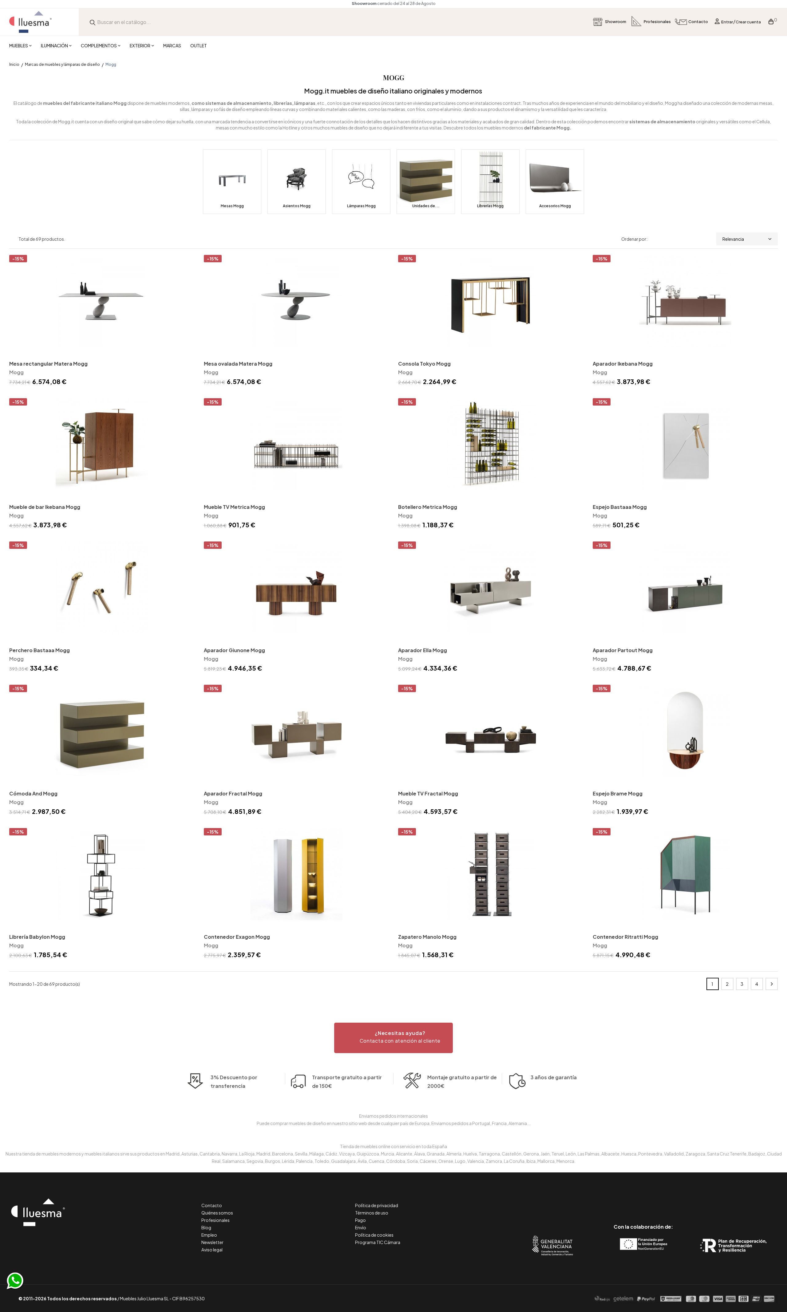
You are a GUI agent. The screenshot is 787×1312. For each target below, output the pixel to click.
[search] (92, 22)
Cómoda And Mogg (33, 793)
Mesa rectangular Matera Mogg (48, 363)
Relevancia (733, 239)
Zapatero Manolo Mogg (427, 936)
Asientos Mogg (296, 206)
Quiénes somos (217, 1212)
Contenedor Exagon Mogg (237, 936)
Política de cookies (374, 1235)
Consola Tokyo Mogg (424, 363)
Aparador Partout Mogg (623, 650)
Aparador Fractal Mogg (233, 793)
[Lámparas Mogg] (361, 181)
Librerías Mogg (490, 206)
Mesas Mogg (232, 206)
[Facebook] (615, 1201)
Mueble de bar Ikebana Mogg (44, 507)
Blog (206, 1227)
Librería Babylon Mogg (37, 936)
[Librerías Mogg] (490, 181)
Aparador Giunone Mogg (234, 650)
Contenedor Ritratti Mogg (625, 936)
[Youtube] (671, 1201)
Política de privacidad (376, 1205)
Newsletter (212, 1242)
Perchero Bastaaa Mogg (39, 650)
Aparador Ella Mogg (422, 650)
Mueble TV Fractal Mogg (428, 793)
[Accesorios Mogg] (555, 181)
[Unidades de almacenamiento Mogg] (426, 181)
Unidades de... (426, 206)
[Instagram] (657, 1201)
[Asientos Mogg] (296, 181)
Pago (360, 1220)
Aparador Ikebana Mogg (623, 363)
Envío (360, 1227)
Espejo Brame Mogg (618, 793)
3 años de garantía (554, 1077)
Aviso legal (212, 1249)
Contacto (211, 1205)
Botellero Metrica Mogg (427, 507)
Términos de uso (371, 1212)
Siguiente (771, 984)
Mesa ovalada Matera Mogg (238, 363)
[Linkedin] (643, 1201)
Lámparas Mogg (361, 206)
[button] (393, 1038)
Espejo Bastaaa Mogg (620, 507)
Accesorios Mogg (555, 206)
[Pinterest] (629, 1201)
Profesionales (215, 1220)
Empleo (209, 1235)
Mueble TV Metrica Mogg (234, 507)
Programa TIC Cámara (377, 1242)
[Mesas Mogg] (232, 181)
